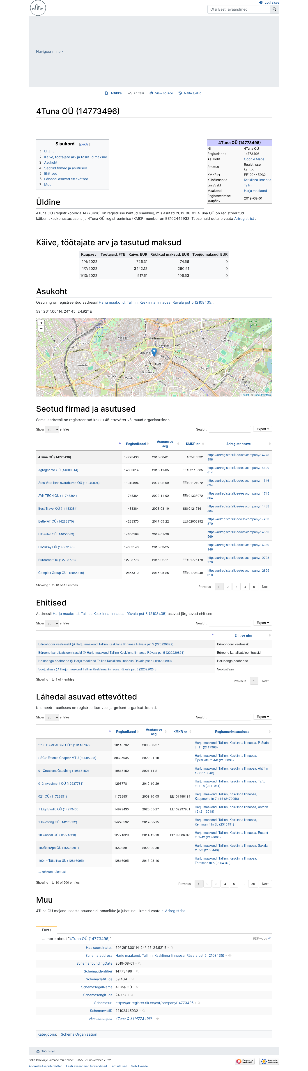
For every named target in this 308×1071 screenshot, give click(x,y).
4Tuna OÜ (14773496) (89, 938)
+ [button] (41, 322)
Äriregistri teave (238, 443)
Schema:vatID (101, 1011)
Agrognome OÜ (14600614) (58, 470)
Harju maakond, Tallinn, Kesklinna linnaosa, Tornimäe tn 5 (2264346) (226, 860)
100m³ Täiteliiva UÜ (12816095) (61, 860)
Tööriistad (48, 1051)
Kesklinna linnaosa (257, 180)
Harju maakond (255, 191)
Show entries (52, 429)
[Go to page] (274, 9)
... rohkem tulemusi (52, 871)
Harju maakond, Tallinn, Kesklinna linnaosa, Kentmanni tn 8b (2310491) (226, 821)
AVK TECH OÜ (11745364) (57, 495)
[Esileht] (38, 7)
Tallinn (248, 185)
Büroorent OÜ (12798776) (57, 559)
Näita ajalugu (193, 93)
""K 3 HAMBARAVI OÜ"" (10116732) (64, 745)
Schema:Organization (79, 1034)
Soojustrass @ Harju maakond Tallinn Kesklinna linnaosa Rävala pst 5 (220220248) (98, 669)
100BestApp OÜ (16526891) (58, 847)
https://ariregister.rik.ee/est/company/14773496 (154, 1003)
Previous (204, 586)
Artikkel (116, 93)
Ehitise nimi (243, 635)
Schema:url (103, 1003)
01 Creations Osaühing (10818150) (63, 770)
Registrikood (136, 443)
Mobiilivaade (139, 1066)
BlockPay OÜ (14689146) (56, 547)
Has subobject (101, 1018)
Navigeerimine (48, 51)
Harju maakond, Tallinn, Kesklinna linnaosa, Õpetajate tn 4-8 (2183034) (226, 757)
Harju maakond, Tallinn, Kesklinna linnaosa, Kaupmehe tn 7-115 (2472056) (226, 796)
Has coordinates (99, 947)
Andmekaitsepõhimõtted (45, 1066)
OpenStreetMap (262, 395)
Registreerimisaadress (232, 731)
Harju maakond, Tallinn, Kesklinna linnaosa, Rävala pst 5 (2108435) (156, 302)
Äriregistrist (244, 218)
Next (265, 586)
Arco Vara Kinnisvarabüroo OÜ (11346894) (69, 482)
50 (253, 883)
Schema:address (99, 955)
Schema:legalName (97, 987)
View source (164, 93)
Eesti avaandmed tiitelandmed (86, 1066)
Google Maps (254, 159)
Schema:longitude (98, 995)
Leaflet (245, 395)
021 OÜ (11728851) (52, 796)
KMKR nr (193, 443)
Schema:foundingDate (94, 963)
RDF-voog (260, 938)
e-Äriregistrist (173, 910)
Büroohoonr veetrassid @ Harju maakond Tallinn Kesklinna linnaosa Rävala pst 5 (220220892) (105, 644)
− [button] (41, 328)
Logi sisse (272, 2)
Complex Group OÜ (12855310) (61, 572)
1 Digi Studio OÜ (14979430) (59, 809)
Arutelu (138, 93)
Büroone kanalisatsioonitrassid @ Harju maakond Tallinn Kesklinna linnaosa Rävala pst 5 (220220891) (111, 652)
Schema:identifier (98, 971)
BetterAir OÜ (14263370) (56, 521)
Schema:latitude (99, 979)
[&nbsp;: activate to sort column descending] (79, 444)
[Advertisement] (171, 51)
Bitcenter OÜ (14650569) (56, 534)
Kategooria (46, 1034)
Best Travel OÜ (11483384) (58, 508)
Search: (201, 429)
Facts (46, 930)
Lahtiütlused (118, 1066)
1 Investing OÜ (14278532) (57, 822)
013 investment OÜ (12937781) (60, 783)
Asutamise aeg (165, 443)
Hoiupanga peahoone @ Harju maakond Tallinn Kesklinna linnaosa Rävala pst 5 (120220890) (105, 660)
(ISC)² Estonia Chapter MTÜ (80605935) (67, 757)
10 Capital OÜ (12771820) (57, 834)
